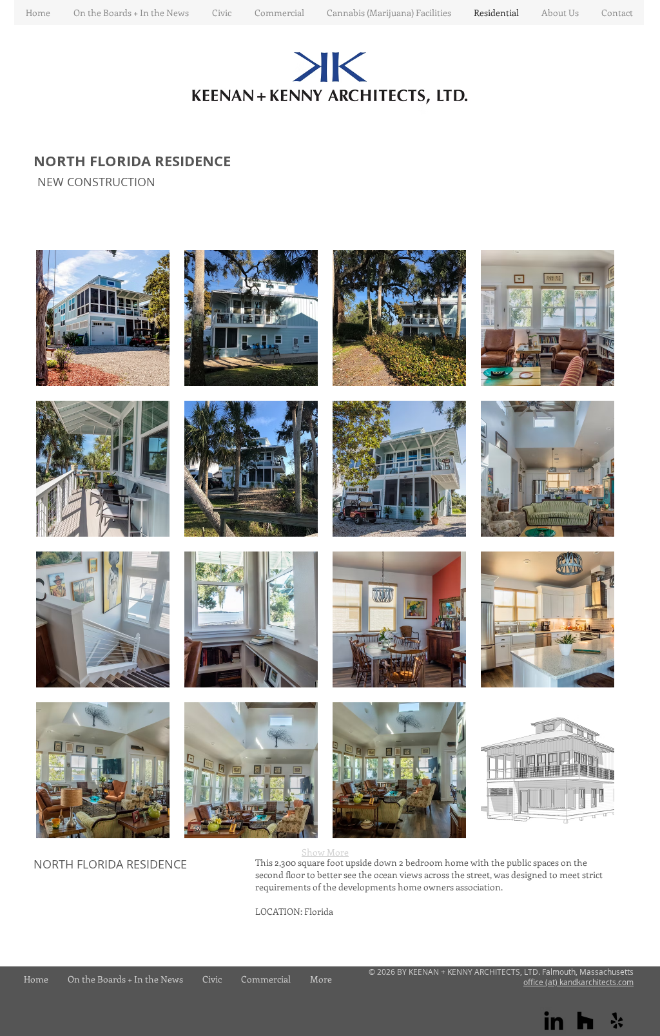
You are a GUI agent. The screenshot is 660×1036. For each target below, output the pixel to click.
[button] (103, 317)
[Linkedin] (553, 1020)
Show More (325, 852)
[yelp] (616, 1020)
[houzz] (585, 1020)
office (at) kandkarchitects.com (578, 982)
